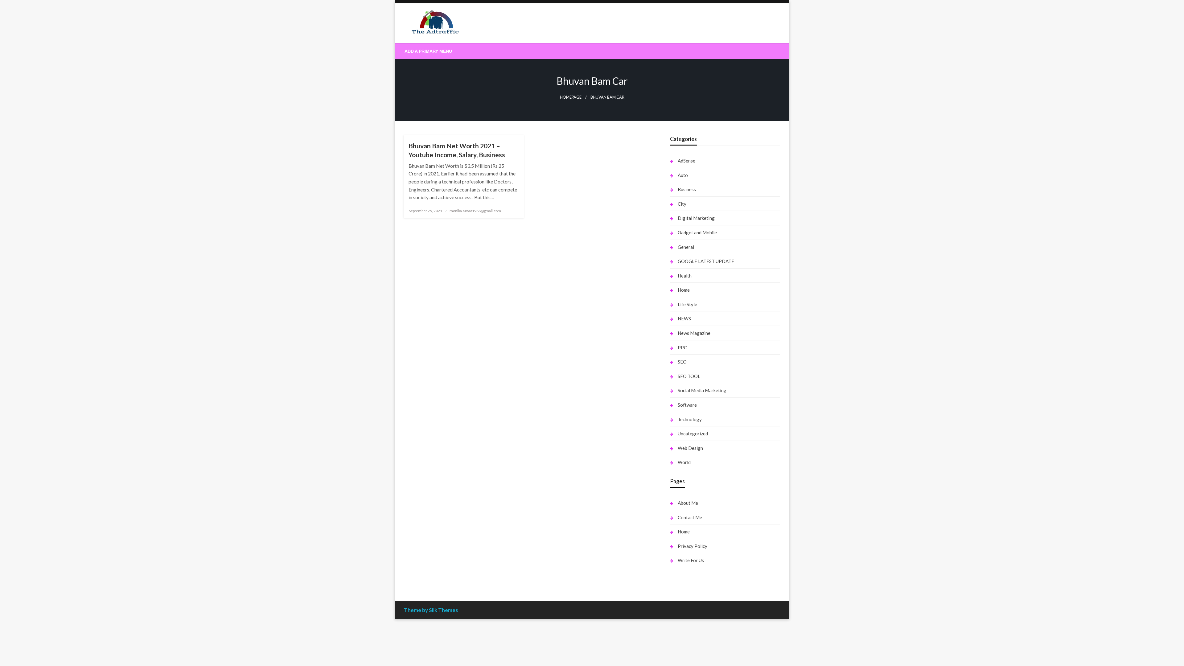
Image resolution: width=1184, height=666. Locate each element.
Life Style (687, 304)
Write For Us (691, 560)
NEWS (684, 318)
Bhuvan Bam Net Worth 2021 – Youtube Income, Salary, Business (457, 150)
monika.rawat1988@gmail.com (475, 210)
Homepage (571, 97)
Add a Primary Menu (428, 51)
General (686, 247)
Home (684, 290)
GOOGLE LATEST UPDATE (706, 261)
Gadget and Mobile (697, 232)
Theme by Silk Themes (431, 610)
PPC (682, 347)
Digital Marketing (696, 218)
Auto (683, 175)
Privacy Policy (692, 546)
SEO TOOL (689, 376)
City (682, 204)
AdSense (686, 160)
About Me (688, 503)
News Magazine (694, 333)
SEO (682, 361)
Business (687, 189)
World (684, 462)
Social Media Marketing (702, 390)
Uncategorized (693, 433)
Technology (690, 419)
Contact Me (690, 517)
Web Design (690, 448)
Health (685, 275)
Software (687, 405)
